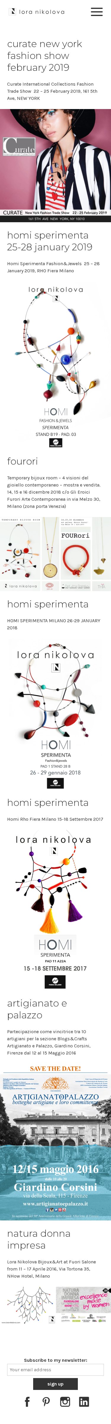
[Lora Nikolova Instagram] (65, 1403)
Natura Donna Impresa (39, 1239)
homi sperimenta (48, 604)
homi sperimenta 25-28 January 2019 (49, 241)
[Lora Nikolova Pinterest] (46, 1403)
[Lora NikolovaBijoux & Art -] (36, 11)
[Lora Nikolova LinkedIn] (84, 1403)
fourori (22, 461)
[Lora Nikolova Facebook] (27, 1403)
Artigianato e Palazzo (37, 1009)
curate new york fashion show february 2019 (44, 55)
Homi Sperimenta (48, 802)
